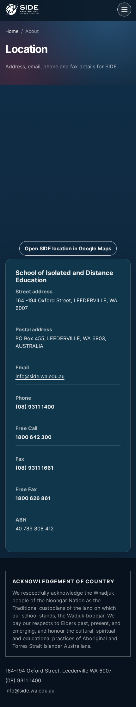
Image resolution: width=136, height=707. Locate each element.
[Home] (60, 9)
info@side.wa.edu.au (40, 376)
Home (12, 31)
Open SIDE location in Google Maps (68, 248)
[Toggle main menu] (124, 9)
